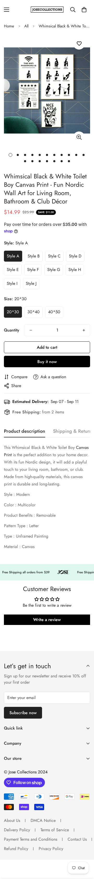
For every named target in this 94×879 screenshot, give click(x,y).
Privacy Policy (51, 849)
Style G (53, 270)
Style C (54, 256)
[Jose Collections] (47, 9)
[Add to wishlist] (79, 44)
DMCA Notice (43, 820)
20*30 (13, 312)
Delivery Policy (17, 830)
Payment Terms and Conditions (30, 839)
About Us (12, 820)
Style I (12, 283)
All (26, 26)
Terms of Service (54, 830)
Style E (13, 270)
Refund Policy (16, 849)
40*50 (54, 312)
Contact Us (77, 839)
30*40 (33, 312)
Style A (13, 256)
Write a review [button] (47, 620)
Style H (74, 270)
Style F (33, 270)
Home (9, 26)
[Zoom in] (79, 137)
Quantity (11, 330)
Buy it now (47, 362)
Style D (75, 256)
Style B (34, 256)
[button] (84, 10)
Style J (31, 283)
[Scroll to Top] (84, 851)
